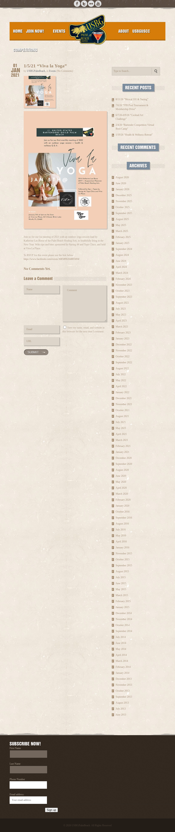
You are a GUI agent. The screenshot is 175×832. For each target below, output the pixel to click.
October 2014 (123, 625)
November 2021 (124, 404)
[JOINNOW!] (35, 31)
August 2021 (122, 416)
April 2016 (121, 541)
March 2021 (122, 440)
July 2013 (121, 708)
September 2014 (124, 631)
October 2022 (123, 356)
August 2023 (122, 302)
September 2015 (124, 565)
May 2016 (121, 535)
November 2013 (124, 684)
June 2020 (121, 475)
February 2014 (123, 666)
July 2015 (121, 577)
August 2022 (122, 368)
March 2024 (122, 272)
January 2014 (122, 672)
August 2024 (122, 255)
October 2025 (123, 207)
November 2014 (124, 619)
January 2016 (122, 547)
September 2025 (124, 213)
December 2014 (124, 613)
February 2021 (123, 446)
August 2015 (122, 571)
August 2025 (122, 219)
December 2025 (124, 195)
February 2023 (123, 332)
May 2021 (121, 428)
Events (52, 71)
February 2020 (123, 499)
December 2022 (124, 344)
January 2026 (122, 189)
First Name (15, 748)
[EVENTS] (59, 31)
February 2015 (123, 601)
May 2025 (121, 225)
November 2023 (124, 284)
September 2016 (124, 517)
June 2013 (121, 714)
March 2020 (122, 493)
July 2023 (121, 308)
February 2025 (123, 237)
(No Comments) (65, 71)
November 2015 (124, 553)
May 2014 (121, 649)
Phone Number (17, 779)
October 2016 (123, 511)
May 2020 (121, 481)
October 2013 (123, 690)
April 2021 (121, 434)
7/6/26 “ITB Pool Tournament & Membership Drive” (132, 107)
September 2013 (124, 696)
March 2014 (122, 661)
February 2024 (123, 278)
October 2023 (123, 290)
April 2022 (121, 386)
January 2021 (122, 452)
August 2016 (122, 523)
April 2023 (121, 320)
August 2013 (122, 702)
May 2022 (121, 380)
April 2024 (121, 266)
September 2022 (124, 362)
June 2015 (121, 583)
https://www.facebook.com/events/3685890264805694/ (52, 259)
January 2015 (122, 607)
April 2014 (121, 655)
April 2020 (121, 487)
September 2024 (124, 249)
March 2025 (122, 231)
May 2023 (121, 314)
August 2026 (122, 177)
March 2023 (122, 326)
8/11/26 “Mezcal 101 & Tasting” (132, 99)
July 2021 (121, 422)
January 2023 (122, 338)
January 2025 (122, 243)
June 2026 (121, 183)
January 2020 (122, 505)
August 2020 (122, 469)
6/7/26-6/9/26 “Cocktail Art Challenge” (129, 117)
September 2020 (124, 463)
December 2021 (124, 398)
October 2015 (123, 559)
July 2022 (121, 374)
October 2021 (123, 410)
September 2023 (124, 296)
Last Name (15, 763)
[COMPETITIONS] (25, 50)
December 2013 (124, 678)
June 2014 (121, 643)
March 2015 (122, 595)
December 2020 (124, 458)
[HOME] (18, 31)
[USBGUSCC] (141, 31)
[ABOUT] (123, 31)
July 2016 (121, 529)
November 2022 (124, 350)
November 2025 (124, 201)
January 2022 (122, 392)
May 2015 (121, 589)
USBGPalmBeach (36, 71)
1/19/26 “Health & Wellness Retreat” (134, 134)
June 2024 (121, 260)
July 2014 (121, 637)
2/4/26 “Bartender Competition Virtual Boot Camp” (135, 126)
